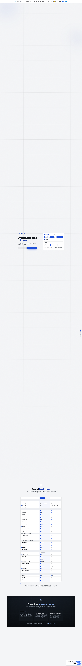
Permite (78, 663)
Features (27, 1)
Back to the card (51, 623)
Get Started (64, 1)
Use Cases (35, 1)
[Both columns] (80, 333)
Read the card (21, 248)
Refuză (74, 663)
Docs (43, 1)
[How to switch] (80, 334)
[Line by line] (80, 331)
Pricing (31, 1)
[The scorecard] (80, 330)
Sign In (60, 1)
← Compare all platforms (21, 233)
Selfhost (39, 1)
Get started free (32, 248)
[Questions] (80, 335)
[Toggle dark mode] (57, 1)
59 (55, 1)
